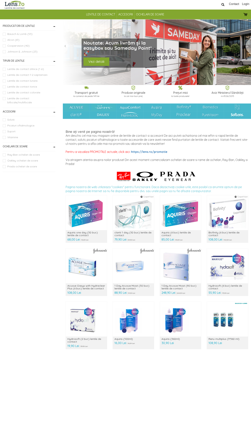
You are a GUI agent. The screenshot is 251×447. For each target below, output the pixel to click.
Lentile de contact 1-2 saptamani (27, 75)
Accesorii (125, 14)
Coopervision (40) (18, 45)
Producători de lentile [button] (19, 26)
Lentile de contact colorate (23, 92)
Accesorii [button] (9, 111)
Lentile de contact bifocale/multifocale (19, 100)
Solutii (11, 119)
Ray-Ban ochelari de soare (23, 154)
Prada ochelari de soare (22, 166)
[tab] (29, 26)
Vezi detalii (96, 61)
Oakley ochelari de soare (22, 160)
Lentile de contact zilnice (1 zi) (25, 69)
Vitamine (12, 137)
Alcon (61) (13, 39)
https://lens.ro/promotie (149, 152)
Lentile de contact (100, 14)
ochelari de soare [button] (15, 146)
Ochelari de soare (150, 14)
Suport (11, 131)
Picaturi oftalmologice (20, 125)
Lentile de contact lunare (22, 80)
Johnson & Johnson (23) (22, 51)
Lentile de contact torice (22, 86)
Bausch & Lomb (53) (20, 34)
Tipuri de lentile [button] (14, 60)
